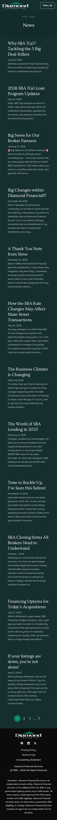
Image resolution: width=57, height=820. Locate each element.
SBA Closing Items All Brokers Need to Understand (28, 543)
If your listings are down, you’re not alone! (24, 662)
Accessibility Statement (28, 759)
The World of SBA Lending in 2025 (24, 426)
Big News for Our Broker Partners (23, 138)
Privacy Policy (28, 750)
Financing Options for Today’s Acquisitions (28, 604)
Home (24, 17)
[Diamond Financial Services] (15, 5)
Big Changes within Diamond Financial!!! (27, 193)
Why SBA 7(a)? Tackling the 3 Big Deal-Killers (24, 49)
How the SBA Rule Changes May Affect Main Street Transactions (26, 311)
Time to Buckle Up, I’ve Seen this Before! (27, 485)
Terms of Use (28, 754)
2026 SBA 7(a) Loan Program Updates (26, 91)
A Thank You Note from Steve (25, 251)
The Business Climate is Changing (28, 372)
